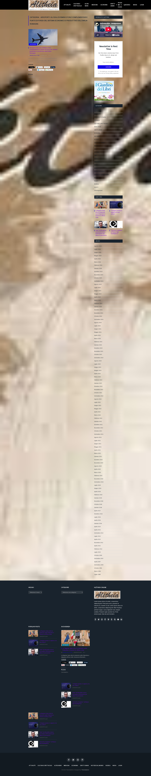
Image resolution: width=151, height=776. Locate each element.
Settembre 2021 (98, 434)
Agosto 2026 (98, 246)
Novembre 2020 (98, 463)
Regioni (96, 181)
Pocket (34, 69)
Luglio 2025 (97, 287)
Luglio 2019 (97, 485)
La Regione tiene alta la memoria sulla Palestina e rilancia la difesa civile (100, 214)
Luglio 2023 (97, 364)
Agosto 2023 (98, 360)
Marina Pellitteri (34, 55)
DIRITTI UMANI (112, 5)
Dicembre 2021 (98, 424)
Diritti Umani (97, 126)
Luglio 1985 (97, 574)
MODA (135, 5)
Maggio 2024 (97, 332)
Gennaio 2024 (98, 345)
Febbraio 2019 (98, 494)
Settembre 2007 (98, 558)
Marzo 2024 (97, 338)
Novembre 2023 (98, 351)
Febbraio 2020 (98, 475)
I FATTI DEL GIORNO (99, 142)
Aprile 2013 (97, 539)
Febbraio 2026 (98, 265)
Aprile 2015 (97, 526)
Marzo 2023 (97, 376)
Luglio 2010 (97, 552)
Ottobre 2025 (98, 278)
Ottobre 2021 (98, 431)
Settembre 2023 (98, 357)
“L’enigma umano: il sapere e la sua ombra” (116, 212)
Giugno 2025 (97, 290)
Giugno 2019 (97, 488)
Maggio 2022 (97, 408)
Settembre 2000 (98, 565)
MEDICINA (95, 5)
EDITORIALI (97, 136)
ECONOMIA (104, 5)
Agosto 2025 (98, 284)
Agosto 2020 (98, 466)
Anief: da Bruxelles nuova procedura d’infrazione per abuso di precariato (101, 233)
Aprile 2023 (97, 373)
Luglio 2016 (97, 517)
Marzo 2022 (97, 415)
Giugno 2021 (97, 443)
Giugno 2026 (97, 252)
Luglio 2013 (97, 536)
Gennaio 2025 (98, 306)
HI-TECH (96, 139)
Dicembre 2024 (98, 309)
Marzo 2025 (97, 300)
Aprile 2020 (97, 469)
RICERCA (127, 5)
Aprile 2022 (97, 411)
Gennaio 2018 (98, 507)
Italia (95, 149)
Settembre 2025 (98, 281)
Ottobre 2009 (98, 555)
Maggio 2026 (97, 255)
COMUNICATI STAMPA (100, 117)
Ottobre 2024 (98, 316)
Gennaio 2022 (98, 421)
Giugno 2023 (97, 367)
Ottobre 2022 (98, 392)
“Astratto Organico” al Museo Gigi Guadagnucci (117, 232)
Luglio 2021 (97, 440)
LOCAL (96, 158)
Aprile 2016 (97, 520)
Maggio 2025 (97, 294)
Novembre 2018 (98, 501)
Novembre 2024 (98, 313)
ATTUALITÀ (67, 5)
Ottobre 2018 (98, 504)
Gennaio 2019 (98, 498)
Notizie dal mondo (120, 5)
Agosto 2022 (98, 399)
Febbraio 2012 (98, 549)
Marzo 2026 (97, 262)
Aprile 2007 (97, 561)
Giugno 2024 (97, 329)
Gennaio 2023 (98, 383)
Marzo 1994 (97, 571)
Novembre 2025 (98, 274)
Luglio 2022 (97, 402)
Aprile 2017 (97, 510)
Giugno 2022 (97, 405)
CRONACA (97, 120)
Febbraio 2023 (98, 380)
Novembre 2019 (98, 478)
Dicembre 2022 (98, 386)
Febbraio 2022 (98, 418)
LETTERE (96, 152)
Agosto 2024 (98, 322)
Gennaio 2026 (98, 268)
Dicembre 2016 (98, 514)
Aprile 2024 (97, 335)
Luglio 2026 (97, 249)
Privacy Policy (109, 73)
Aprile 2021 (97, 450)
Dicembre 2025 (98, 271)
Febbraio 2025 (98, 303)
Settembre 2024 (98, 319)
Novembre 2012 (98, 542)
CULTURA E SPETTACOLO (77, 5)
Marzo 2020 (97, 472)
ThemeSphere (85, 769)
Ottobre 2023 (98, 354)
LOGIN (142, 5)
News (95, 168)
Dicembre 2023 (98, 348)
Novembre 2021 (98, 427)
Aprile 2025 (97, 297)
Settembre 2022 (98, 396)
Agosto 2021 (98, 437)
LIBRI (95, 155)
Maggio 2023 (97, 370)
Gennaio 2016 (98, 523)
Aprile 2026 (97, 258)
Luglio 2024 (97, 325)
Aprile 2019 (97, 491)
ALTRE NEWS (87, 5)
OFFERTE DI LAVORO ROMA (101, 174)
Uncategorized (98, 190)
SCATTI (96, 187)
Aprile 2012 (97, 545)
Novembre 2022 (98, 389)
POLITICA (96, 177)
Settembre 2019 (98, 482)
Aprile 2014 (97, 529)
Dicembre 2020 (98, 459)
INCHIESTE (97, 145)
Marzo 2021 (97, 453)
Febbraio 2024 (98, 341)
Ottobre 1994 (98, 568)
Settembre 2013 (98, 533)
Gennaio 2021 (98, 456)
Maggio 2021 (97, 447)
